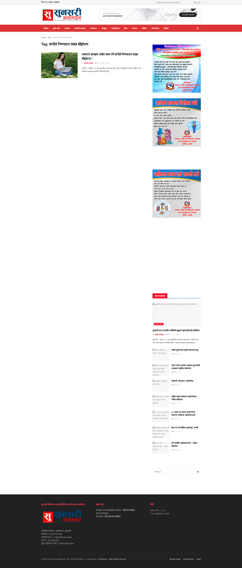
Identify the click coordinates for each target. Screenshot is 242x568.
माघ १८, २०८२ (177, 419)
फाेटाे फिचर (155, 28)
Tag (49, 37)
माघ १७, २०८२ (177, 450)
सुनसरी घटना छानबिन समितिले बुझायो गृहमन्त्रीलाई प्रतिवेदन (176, 330)
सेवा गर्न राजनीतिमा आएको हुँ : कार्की (184, 427)
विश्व (125, 28)
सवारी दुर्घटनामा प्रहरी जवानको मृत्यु (184, 349)
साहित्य (144, 28)
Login (198, 2)
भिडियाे (166, 28)
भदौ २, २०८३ (170, 334)
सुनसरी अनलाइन (88, 63)
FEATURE (159, 324)
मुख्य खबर (56, 28)
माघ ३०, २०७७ (100, 63)
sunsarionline (188, 559)
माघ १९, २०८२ (177, 403)
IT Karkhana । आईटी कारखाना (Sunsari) (112, 559)
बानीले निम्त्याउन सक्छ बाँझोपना (62, 37)
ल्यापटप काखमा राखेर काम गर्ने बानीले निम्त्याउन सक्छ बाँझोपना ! (110, 56)
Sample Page (174, 559)
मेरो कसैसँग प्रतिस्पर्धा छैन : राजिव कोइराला (184, 444)
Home (43, 37)
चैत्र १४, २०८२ (177, 372)
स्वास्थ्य (134, 28)
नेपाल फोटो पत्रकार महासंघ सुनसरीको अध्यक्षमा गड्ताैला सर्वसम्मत (185, 367)
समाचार (67, 28)
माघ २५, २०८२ (177, 384)
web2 (199, 559)
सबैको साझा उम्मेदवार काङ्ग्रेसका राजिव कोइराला (183, 398)
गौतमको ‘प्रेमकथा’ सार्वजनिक (182, 380)
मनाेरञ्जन (93, 28)
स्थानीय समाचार (80, 28)
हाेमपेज (46, 28)
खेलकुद (104, 28)
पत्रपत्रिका (115, 28)
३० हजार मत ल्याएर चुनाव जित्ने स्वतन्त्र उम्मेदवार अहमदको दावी (183, 413)
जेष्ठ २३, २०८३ (177, 353)
